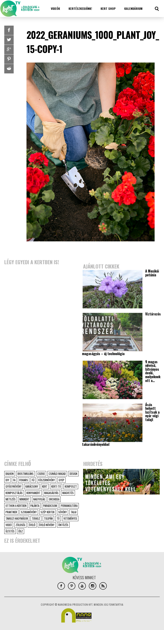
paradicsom (50, 505)
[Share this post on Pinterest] (9, 59)
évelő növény (46, 525)
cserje (41, 473)
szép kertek (47, 512)
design (73, 473)
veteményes (70, 518)
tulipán (48, 518)
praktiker (11, 512)
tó (58, 518)
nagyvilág (39, 499)
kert (44, 486)
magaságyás (51, 493)
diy (7, 480)
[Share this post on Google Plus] (9, 49)
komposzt (71, 486)
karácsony (31, 486)
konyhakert (33, 493)
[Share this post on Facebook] (9, 30)
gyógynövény (14, 486)
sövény (62, 512)
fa (14, 480)
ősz (20, 531)
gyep (61, 480)
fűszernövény (46, 480)
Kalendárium (133, 8)
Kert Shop (108, 8)
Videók (55, 8)
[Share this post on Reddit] (9, 68)
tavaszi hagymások (17, 518)
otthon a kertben (16, 505)
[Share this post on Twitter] (9, 40)
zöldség (20, 525)
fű (33, 480)
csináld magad (57, 473)
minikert (24, 499)
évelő (32, 525)
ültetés (10, 531)
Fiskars (23, 480)
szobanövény (29, 512)
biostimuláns (26, 473)
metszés (11, 499)
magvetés (68, 493)
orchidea (54, 499)
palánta (34, 505)
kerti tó (56, 486)
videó (9, 525)
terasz (36, 518)
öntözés (63, 525)
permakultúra (69, 505)
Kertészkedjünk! (80, 8)
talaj (73, 512)
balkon (10, 473)
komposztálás (14, 493)
